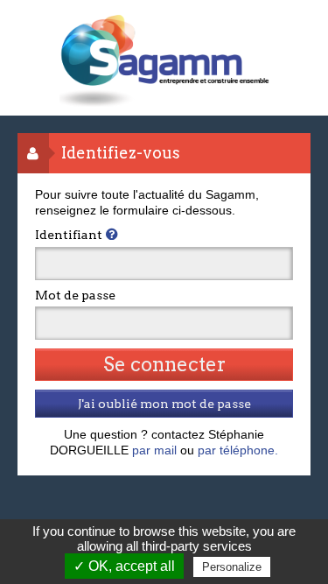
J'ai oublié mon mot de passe (164, 404)
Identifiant (68, 235)
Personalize (232, 566)
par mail (154, 450)
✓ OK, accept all (124, 566)
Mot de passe (75, 295)
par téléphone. (238, 450)
